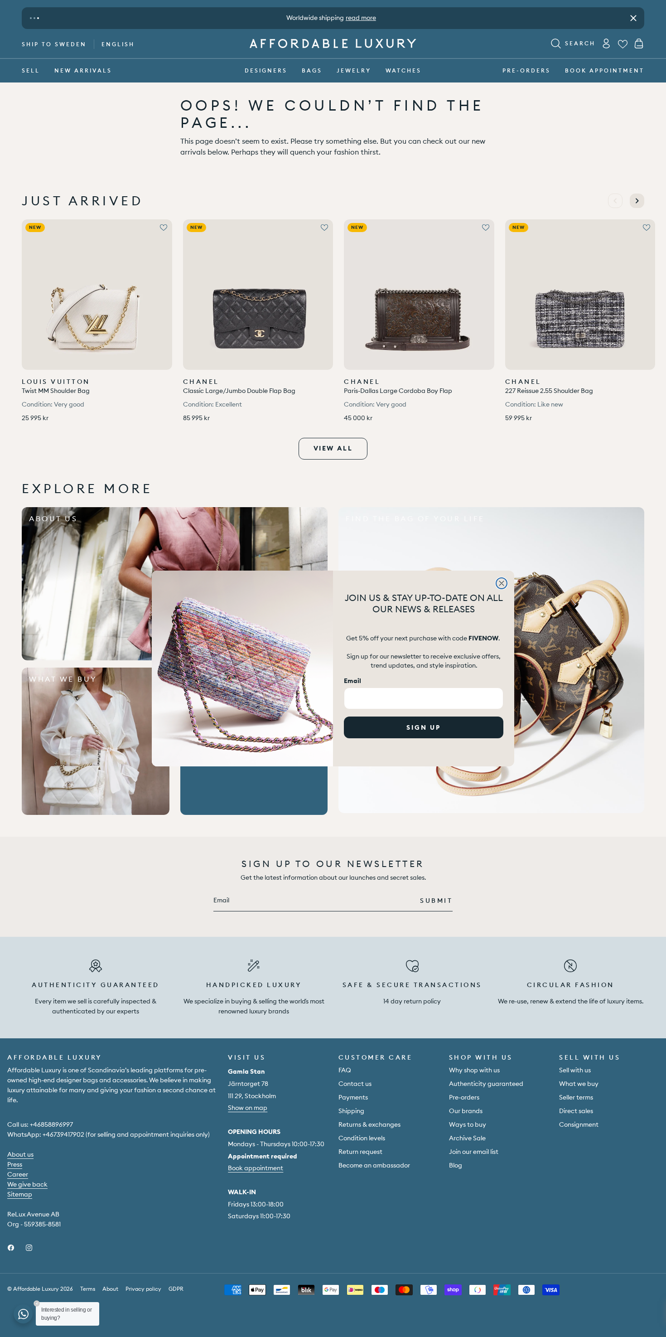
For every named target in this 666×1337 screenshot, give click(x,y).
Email (352, 681)
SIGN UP (423, 727)
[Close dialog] (501, 583)
